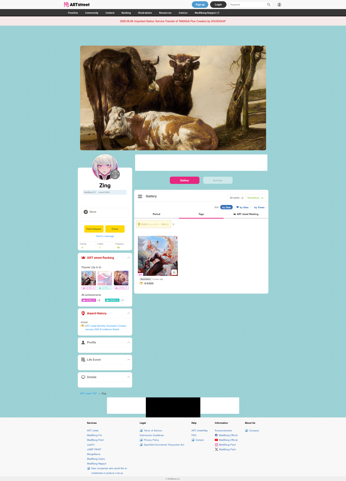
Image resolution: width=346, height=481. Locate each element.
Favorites (174, 272)
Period (156, 214)
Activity (217, 180)
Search (268, 4)
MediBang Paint (95, 440)
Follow (115, 229)
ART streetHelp (199, 430)
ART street (92, 430)
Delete (173, 224)
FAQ (193, 435)
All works (237, 197)
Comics (183, 12)
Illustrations (145, 12)
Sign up (200, 4)
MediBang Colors (96, 458)
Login (218, 4)
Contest (110, 12)
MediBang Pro (94, 435)
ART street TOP (88, 393)
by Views (259, 207)
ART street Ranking (100, 257)
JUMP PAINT (94, 449)
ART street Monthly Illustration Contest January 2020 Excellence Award (105, 327)
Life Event (94, 359)
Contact (200, 440)
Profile (91, 342)
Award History (97, 313)
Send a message (105, 236)
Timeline (73, 12)
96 (118, 247)
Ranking (126, 12)
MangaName (93, 454)
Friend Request (93, 229)
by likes (244, 207)
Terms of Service (153, 430)
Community (91, 12)
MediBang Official (228, 435)
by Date (226, 207)
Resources (165, 12)
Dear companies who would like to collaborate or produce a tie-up (109, 470)
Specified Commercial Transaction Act (164, 444)
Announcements (223, 430)
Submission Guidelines (152, 435)
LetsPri (90, 444)
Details (91, 377)
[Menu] (279, 4)
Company (254, 430)
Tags (201, 214)
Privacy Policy (151, 440)
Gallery (184, 180)
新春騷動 (149, 283)
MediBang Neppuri (209, 12)
